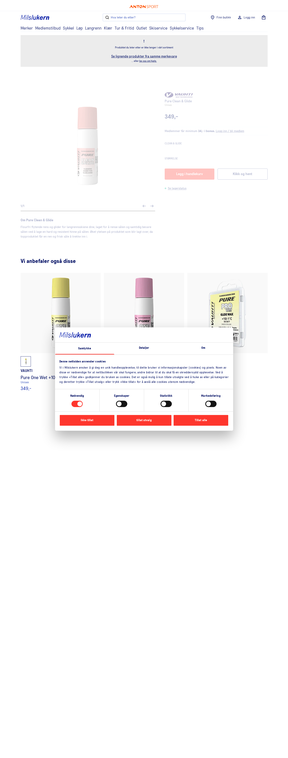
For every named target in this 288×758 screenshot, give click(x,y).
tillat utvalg (143, 420)
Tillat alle (201, 420)
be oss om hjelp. (148, 61)
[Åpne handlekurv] (264, 17)
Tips (200, 28)
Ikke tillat (87, 420)
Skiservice (158, 28)
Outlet (141, 28)
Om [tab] (203, 347)
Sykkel (68, 28)
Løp (79, 28)
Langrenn (93, 28)
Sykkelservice (182, 28)
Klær (108, 28)
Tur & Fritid (124, 28)
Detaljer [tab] (144, 347)
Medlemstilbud (48, 28)
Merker (27, 28)
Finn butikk (224, 17)
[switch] (121, 404)
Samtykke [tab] (84, 348)
